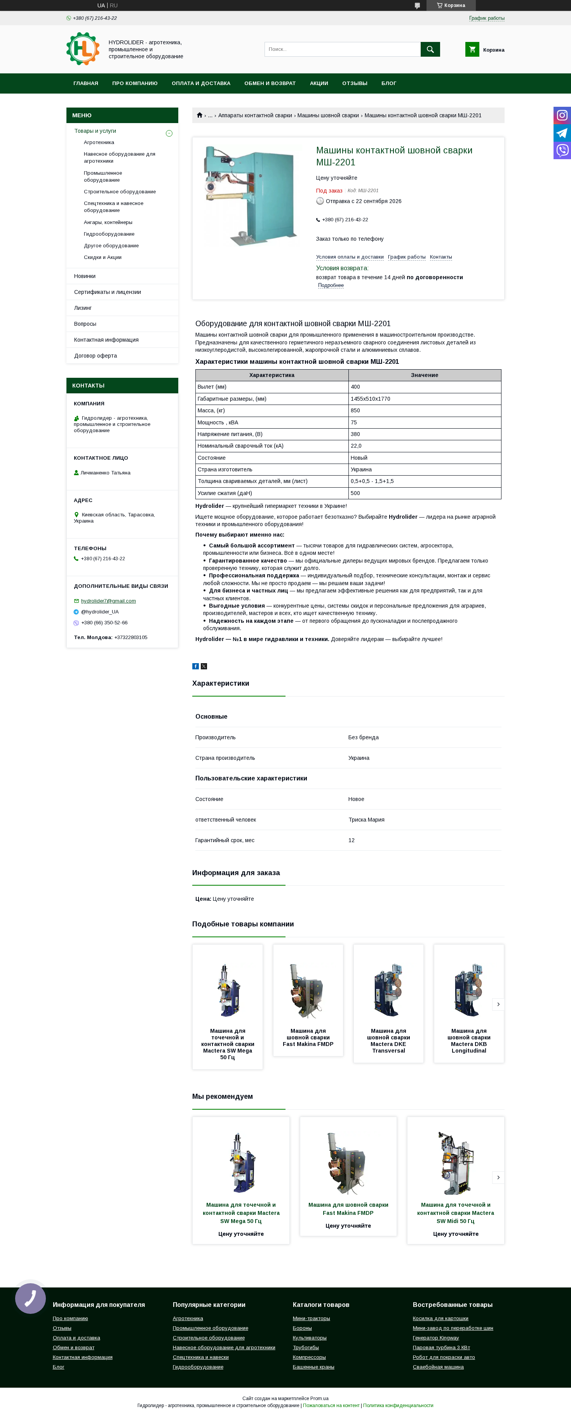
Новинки (85, 276)
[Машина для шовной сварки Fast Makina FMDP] (308, 983)
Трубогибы (306, 1347)
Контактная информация (106, 340)
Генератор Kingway (436, 1338)
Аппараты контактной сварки (255, 115)
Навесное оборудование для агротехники (119, 157)
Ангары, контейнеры (108, 222)
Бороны (302, 1328)
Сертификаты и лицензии (107, 292)
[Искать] (430, 49)
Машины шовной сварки (328, 115)
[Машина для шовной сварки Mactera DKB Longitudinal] (469, 983)
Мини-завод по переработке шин (453, 1328)
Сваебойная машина (438, 1367)
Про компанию (135, 83)
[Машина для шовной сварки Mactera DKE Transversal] (389, 983)
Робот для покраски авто (444, 1357)
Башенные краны (313, 1367)
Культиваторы (310, 1338)
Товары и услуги (95, 131)
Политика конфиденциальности (398, 1405)
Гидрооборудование (109, 234)
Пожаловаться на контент (331, 1405)
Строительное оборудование (120, 192)
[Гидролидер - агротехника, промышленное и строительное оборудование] (82, 63)
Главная (85, 83)
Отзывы (354, 83)
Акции (319, 83)
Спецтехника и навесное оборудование (113, 206)
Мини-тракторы (311, 1318)
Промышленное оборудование (103, 176)
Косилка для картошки (440, 1318)
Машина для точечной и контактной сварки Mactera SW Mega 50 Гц (228, 1044)
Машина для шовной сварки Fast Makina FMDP (308, 1037)
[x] (204, 667)
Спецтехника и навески (201, 1357)
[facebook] (195, 667)
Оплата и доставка (201, 83)
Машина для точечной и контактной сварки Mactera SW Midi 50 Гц (456, 1213)
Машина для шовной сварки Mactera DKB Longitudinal (469, 1041)
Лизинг (83, 308)
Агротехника (99, 142)
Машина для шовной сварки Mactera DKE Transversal (389, 1041)
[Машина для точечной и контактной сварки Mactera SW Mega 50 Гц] (228, 983)
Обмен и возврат (270, 83)
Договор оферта (95, 356)
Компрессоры (309, 1357)
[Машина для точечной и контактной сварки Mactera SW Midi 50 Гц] (455, 1156)
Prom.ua (319, 1398)
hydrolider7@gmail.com (108, 601)
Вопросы (85, 324)
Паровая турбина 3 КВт (441, 1347)
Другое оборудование (111, 245)
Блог (388, 83)
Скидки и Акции (103, 257)
